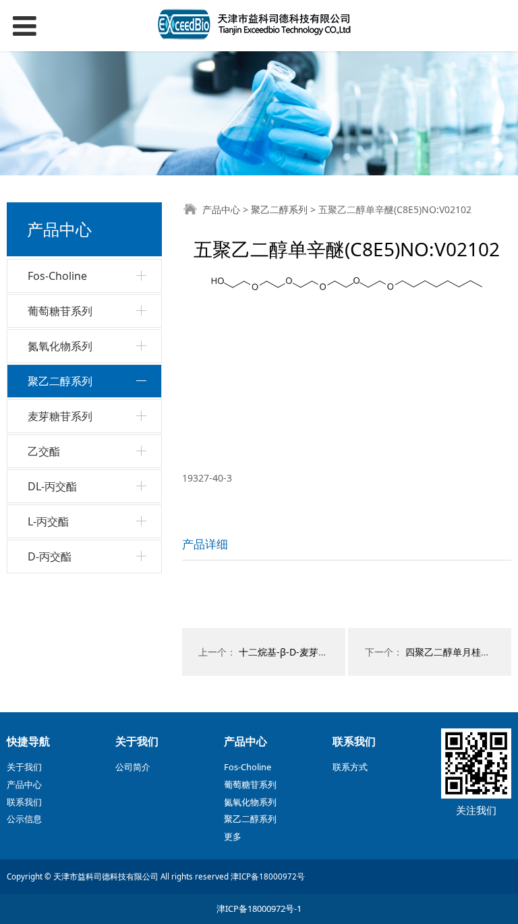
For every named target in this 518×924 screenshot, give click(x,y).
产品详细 (205, 544)
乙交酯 (44, 451)
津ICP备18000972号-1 (259, 908)
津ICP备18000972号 (268, 876)
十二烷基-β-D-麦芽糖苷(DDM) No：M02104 (332, 651)
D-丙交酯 (49, 556)
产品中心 (221, 209)
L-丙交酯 (48, 521)
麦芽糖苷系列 (60, 416)
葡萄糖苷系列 (60, 311)
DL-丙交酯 (52, 486)
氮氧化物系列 (60, 346)
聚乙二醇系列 (60, 381)
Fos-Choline (57, 275)
